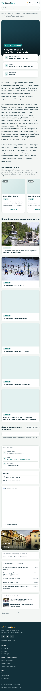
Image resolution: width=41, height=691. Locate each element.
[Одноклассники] (12, 636)
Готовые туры (5, 673)
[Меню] (38, 3)
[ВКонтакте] (3, 636)
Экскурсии (5, 675)
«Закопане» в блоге (10, 596)
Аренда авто (5, 663)
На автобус (5, 654)
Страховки (5, 678)
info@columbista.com (8, 640)
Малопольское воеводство (30, 13)
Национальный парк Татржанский (18, 459)
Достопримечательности (19, 15)
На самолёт (5, 648)
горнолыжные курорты (13, 477)
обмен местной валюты (13, 481)
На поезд (4, 651)
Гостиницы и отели (7, 660)
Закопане (6, 15)
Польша (17, 13)
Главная (3, 13)
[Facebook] (7, 636)
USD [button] (31, 3)
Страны (10, 13)
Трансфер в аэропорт (8, 666)
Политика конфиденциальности (11, 687)
